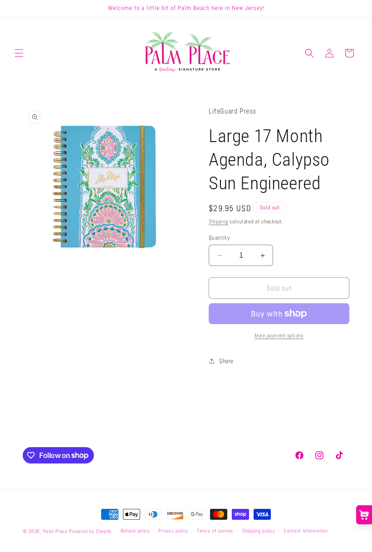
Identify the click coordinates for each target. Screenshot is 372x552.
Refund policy (135, 530)
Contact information (306, 530)
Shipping (218, 221)
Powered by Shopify (90, 531)
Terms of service (215, 530)
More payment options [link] (279, 335)
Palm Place (55, 531)
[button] (19, 53)
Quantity (219, 238)
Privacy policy (173, 530)
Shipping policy (258, 530)
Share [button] (226, 361)
